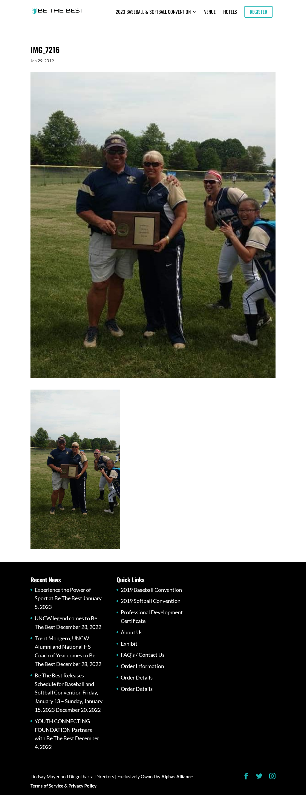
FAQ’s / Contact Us (143, 654)
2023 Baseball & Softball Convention (153, 12)
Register (258, 11)
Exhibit (129, 643)
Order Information (142, 666)
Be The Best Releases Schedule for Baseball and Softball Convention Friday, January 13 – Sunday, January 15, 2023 (68, 692)
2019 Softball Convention (150, 601)
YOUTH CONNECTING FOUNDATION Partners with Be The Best (63, 730)
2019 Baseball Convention (151, 589)
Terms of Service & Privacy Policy (63, 785)
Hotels (230, 12)
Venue (210, 12)
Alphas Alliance (177, 776)
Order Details (137, 677)
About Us (132, 632)
